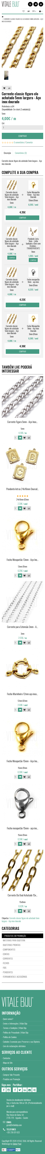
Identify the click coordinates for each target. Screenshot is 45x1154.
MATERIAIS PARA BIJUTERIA (14, 940)
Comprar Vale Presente (11, 1074)
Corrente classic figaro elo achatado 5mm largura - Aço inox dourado (22, 20)
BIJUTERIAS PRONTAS (11, 944)
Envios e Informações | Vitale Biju (15, 1023)
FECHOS (6, 963)
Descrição (7, 152)
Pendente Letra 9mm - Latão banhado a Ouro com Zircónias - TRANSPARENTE (33, 243)
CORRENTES (8, 958)
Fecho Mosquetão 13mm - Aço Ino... (23, 560)
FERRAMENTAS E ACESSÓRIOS (15, 976)
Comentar (29, 142)
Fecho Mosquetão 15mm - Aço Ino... (23, 761)
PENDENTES (8, 972)
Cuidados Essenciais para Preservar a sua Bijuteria (21, 1041)
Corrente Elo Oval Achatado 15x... (22, 895)
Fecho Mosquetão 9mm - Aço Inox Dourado (33, 328)
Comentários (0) (21, 152)
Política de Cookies (10, 1037)
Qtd (3, 123)
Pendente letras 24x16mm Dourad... (22, 489)
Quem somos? (8, 1018)
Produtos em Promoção (11, 1079)
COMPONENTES (9, 949)
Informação (11, 1013)
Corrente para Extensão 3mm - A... (22, 627)
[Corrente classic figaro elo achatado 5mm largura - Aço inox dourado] (22, 47)
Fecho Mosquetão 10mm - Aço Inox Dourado (33, 195)
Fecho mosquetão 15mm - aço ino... (22, 828)
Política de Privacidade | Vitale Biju (15, 1032)
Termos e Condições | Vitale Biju (14, 1027)
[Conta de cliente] (40, 11)
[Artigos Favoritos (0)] (24, 11)
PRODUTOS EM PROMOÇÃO (15, 935)
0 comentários (19, 142)
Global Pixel (17, 1143)
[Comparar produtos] (28, 11)
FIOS (4, 967)
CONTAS (6, 954)
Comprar (22, 135)
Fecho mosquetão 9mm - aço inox (33, 280)
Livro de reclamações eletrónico (14, 1046)
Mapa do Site (7, 1062)
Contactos (6, 1058)
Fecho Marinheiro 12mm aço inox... (22, 694)
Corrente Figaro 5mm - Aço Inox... (22, 422)
